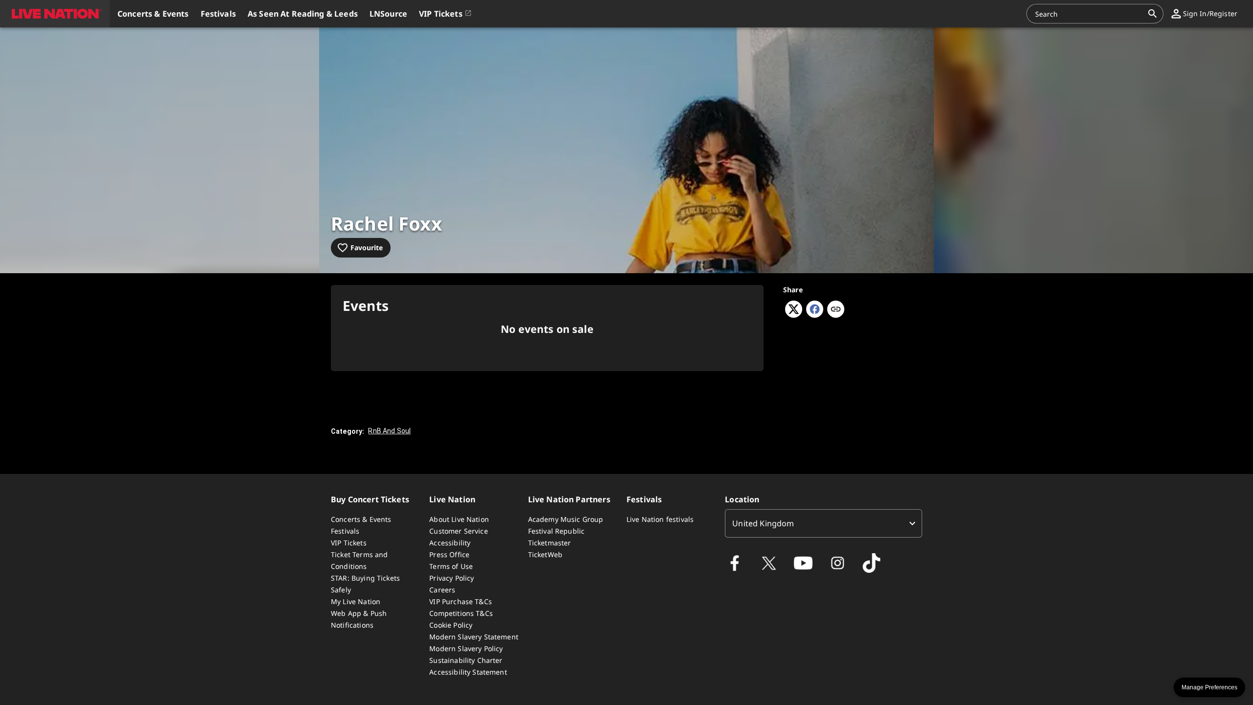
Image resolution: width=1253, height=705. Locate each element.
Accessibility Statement (468, 672)
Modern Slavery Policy (466, 648)
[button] (55, 13)
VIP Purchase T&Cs (460, 601)
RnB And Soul (389, 431)
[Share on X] (793, 314)
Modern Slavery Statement (473, 636)
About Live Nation (459, 519)
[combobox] (1089, 14)
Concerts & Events (361, 519)
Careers (442, 589)
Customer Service (458, 531)
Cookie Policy (450, 625)
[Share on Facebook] (814, 314)
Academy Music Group (565, 519)
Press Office (449, 554)
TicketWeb (545, 554)
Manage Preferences (1209, 687)
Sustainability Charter (465, 660)
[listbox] (823, 523)
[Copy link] (835, 310)
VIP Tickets (349, 542)
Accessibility (449, 542)
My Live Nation (355, 601)
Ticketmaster (549, 542)
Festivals (345, 531)
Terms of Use (451, 566)
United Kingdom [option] (763, 523)
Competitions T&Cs (461, 613)
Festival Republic (556, 531)
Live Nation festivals (660, 519)
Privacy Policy (451, 578)
